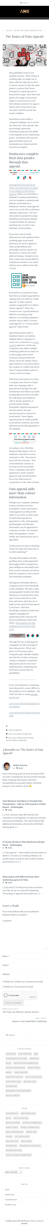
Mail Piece (26, 1141)
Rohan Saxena (20, 765)
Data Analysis (21, 1118)
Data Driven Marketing (28, 31)
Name (6, 956)
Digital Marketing (15, 1067)
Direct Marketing (30, 1127)
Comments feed (11, 1200)
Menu (25, 3)
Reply (21, 768)
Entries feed (9, 1195)
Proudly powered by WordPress (17, 1221)
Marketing (11, 1086)
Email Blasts (21, 1072)
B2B (36, 1054)
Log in (7, 1190)
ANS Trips (11, 1054)
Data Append (17, 738)
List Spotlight (13, 1081)
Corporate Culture (16, 1058)
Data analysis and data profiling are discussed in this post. (22, 626)
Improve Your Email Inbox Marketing (29, 1020)
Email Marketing (14, 1132)
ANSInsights (12, 1113)
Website (6, 974)
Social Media (13, 1095)
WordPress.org (10, 1205)
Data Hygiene (28, 738)
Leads (9, 1136)
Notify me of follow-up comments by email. (23, 982)
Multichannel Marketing (16, 740)
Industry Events (14, 1077)
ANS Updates (24, 1054)
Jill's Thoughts (34, 1077)
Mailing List (30, 1081)
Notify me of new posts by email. (18, 987)
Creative (34, 1058)
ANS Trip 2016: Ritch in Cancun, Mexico (21, 1010)
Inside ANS (31, 1132)
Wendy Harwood (15, 730)
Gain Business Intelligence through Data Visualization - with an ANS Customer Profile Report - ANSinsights (24, 804)
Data (9, 31)
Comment (7, 921)
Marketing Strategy (30, 1146)
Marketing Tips (14, 1150)
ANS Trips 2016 (28, 1113)
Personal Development (18, 1091)
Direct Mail (34, 1067)
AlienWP (24, 1224)
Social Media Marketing (18, 1155)
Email (6, 965)
